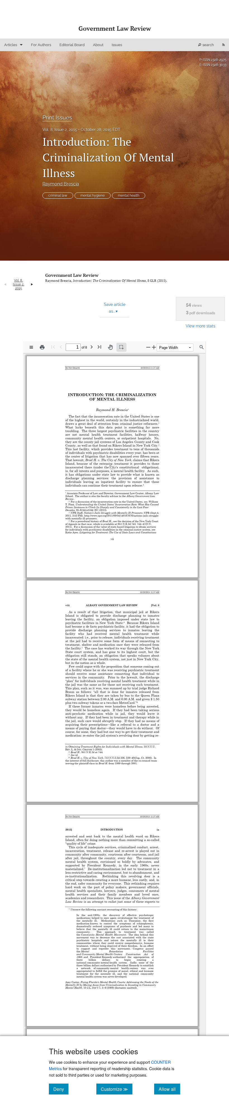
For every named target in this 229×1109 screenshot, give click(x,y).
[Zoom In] (154, 347)
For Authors (41, 45)
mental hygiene (92, 195)
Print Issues (57, 117)
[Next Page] (91, 346)
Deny (60, 1089)
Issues (117, 45)
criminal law (57, 195)
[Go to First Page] (53, 346)
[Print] (42, 347)
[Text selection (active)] (121, 347)
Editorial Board (72, 45)
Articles (10, 45)
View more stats (200, 325)
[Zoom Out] (148, 347)
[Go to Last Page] (99, 346)
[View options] (31, 347)
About (98, 45)
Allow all (169, 1089)
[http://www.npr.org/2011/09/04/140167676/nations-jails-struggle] (123, 511)
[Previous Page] (61, 346)
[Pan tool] (110, 347)
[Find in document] (202, 347)
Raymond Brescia (60, 184)
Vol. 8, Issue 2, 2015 (59, 129)
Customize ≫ (116, 1089)
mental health (128, 195)
